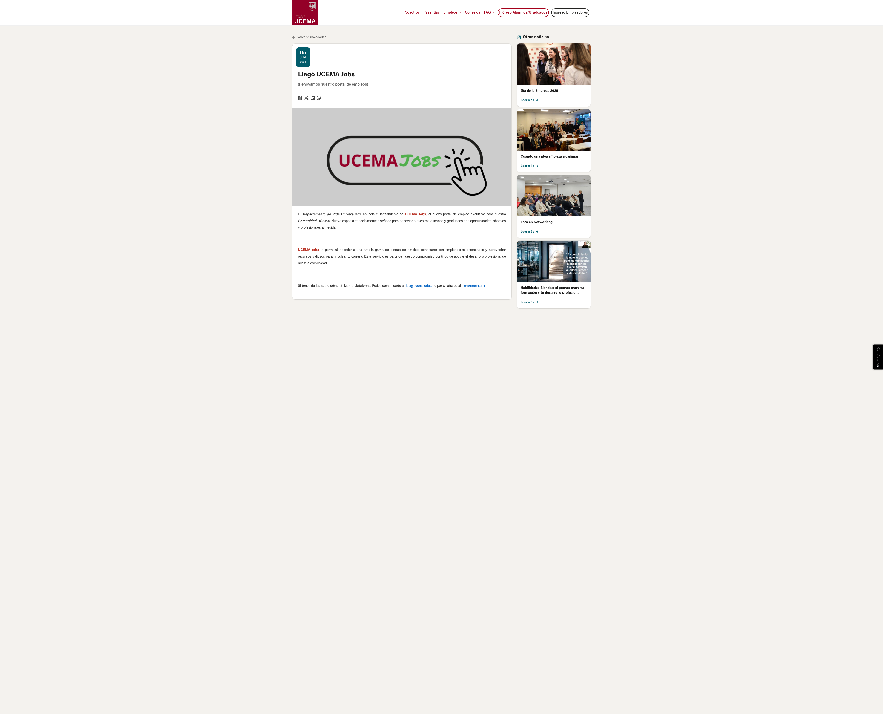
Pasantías (431, 12)
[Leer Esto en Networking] (554, 195)
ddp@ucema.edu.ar (419, 286)
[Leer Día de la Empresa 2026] (554, 64)
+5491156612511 (473, 286)
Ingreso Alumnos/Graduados (523, 12)
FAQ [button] (488, 12)
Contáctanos (878, 357)
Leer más (527, 100)
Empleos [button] (451, 12)
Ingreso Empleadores (570, 12)
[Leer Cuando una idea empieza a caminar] (554, 130)
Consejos (472, 12)
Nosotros (412, 12)
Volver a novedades (311, 37)
